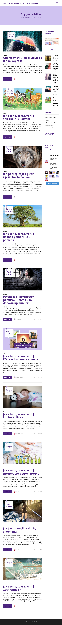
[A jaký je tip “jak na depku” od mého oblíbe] (46, 176)
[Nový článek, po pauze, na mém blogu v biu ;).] (50, 176)
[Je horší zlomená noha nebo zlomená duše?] (48, 66)
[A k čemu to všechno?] (48, 58)
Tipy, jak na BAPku (51, 122)
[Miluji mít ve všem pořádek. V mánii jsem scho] (53, 176)
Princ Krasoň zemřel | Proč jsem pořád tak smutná (56, 78)
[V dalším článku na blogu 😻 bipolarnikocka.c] (53, 172)
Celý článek (7, 79)
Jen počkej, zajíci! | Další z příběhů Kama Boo (19, 175)
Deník (47, 120)
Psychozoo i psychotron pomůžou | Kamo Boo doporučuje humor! (19, 300)
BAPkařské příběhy (50, 117)
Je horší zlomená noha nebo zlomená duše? (56, 66)
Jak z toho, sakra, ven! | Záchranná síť (18, 588)
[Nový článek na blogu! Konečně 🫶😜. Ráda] (50, 172)
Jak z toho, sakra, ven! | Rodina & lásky (18, 415)
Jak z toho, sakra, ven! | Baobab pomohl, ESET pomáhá (18, 237)
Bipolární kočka (19, 79)
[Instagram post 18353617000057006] (46, 179)
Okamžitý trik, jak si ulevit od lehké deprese (22, 59)
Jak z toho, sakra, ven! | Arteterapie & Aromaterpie (21, 472)
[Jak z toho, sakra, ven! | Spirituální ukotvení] (48, 100)
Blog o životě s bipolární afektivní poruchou (20, 3)
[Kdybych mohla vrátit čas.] (46, 172)
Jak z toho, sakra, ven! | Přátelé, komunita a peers (20, 357)
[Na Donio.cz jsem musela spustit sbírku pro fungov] (57, 172)
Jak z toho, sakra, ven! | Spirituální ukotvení (18, 117)
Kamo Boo (18, 197)
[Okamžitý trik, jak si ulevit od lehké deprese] (48, 89)
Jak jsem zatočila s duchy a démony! (19, 530)
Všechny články (50, 125)
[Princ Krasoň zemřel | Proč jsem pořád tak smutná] (48, 77)
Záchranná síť (49, 128)
